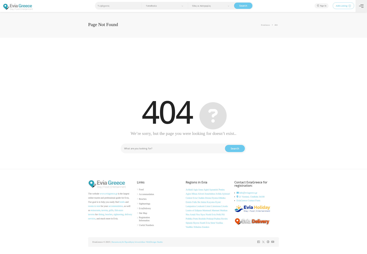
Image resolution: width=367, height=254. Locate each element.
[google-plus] (268, 242)
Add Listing (342, 5)
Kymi (217, 202)
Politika (189, 218)
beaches (108, 214)
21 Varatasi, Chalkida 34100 (251, 196)
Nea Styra (201, 214)
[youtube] (273, 242)
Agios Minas (192, 194)
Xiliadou (198, 227)
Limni (208, 206)
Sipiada (189, 223)
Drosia (208, 198)
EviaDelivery (145, 208)
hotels (122, 202)
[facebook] (258, 242)
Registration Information (144, 219)
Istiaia (204, 202)
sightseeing (119, 214)
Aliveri (201, 194)
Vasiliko (190, 227)
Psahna (217, 218)
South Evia (205, 223)
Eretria (189, 202)
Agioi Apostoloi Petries (214, 189)
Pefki (219, 214)
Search (243, 5)
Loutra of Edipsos (194, 210)
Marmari (216, 210)
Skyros (196, 223)
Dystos (215, 198)
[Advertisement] (183, 66)
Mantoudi (207, 210)
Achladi (189, 189)
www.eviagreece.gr (108, 193)
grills (111, 210)
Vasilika (219, 223)
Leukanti (201, 206)
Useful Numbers (146, 225)
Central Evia (192, 198)
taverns (104, 210)
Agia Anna (198, 189)
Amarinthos (209, 194)
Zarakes (205, 227)
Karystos (211, 202)
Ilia (199, 202)
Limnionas (216, 206)
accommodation (116, 206)
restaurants (95, 210)
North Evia (211, 214)
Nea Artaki (191, 214)
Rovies (224, 218)
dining (101, 214)
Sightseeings (144, 203)
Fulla (194, 202)
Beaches (143, 199)
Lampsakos (191, 206)
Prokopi (210, 218)
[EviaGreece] (18, 6)
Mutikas (223, 210)
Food (141, 189)
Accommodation (146, 194)
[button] (165, 6)
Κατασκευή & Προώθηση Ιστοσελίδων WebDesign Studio (137, 242)
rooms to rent (94, 206)
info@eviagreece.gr (248, 193)
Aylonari (226, 194)
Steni (213, 223)
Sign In (322, 6)
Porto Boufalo (199, 218)
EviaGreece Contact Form (248, 200)
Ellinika (222, 198)
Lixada (224, 206)
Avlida (218, 194)
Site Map (143, 213)
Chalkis (201, 198)
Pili (223, 214)
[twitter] (263, 242)
